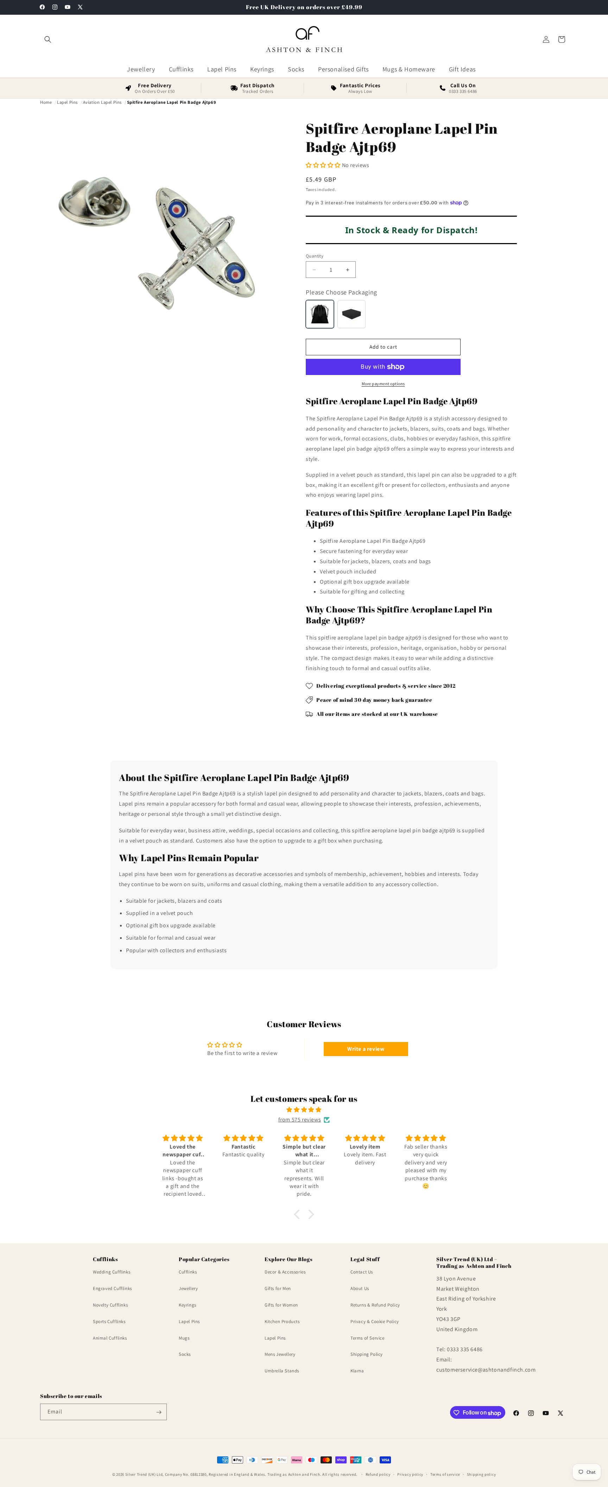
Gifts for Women (281, 1305)
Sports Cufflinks (109, 1321)
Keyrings (187, 1305)
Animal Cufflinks (110, 1338)
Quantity (314, 256)
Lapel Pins (189, 1321)
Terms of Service (367, 1338)
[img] (304, 1110)
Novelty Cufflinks (110, 1305)
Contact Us (361, 1272)
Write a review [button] (365, 1049)
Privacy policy (410, 1474)
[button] (48, 39)
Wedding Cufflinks (111, 1272)
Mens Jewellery (280, 1355)
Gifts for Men (278, 1288)
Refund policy (378, 1474)
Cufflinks (188, 1272)
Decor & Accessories (285, 1272)
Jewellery (188, 1288)
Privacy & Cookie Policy (374, 1321)
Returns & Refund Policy (375, 1305)
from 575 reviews (299, 1119)
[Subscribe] (158, 1412)
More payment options (383, 383)
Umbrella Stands (282, 1371)
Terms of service (445, 1474)
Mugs (184, 1338)
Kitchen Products (282, 1321)
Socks (185, 1355)
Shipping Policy (366, 1355)
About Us (359, 1288)
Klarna (357, 1371)
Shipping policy (481, 1474)
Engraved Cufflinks (112, 1288)
